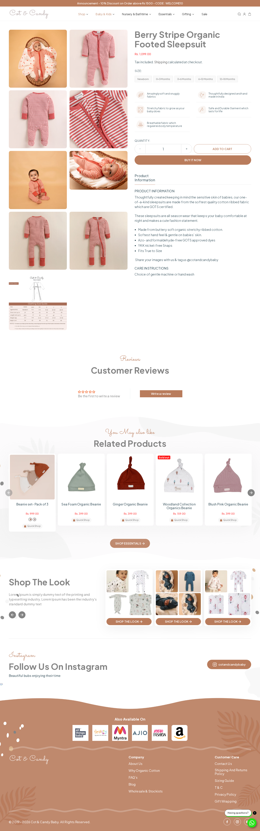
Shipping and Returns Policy (231, 772)
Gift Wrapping (226, 801)
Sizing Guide (224, 781)
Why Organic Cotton (144, 771)
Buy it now (192, 160)
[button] (84, 14)
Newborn (144, 79)
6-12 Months (207, 79)
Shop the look (127, 621)
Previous (8, 492)
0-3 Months (164, 79)
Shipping (160, 62)
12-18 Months (229, 79)
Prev (12, 614)
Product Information (145, 178)
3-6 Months (185, 79)
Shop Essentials (128, 543)
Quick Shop (34, 526)
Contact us (223, 764)
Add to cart (222, 149)
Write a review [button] (161, 394)
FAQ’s (133, 777)
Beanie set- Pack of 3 (32, 504)
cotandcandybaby (232, 664)
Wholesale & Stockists (146, 791)
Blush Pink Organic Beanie (228, 504)
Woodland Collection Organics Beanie (179, 506)
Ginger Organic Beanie (130, 504)
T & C (219, 787)
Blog (132, 784)
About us (135, 764)
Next (251, 492)
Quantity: (142, 140)
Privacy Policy (225, 794)
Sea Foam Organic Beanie (81, 504)
